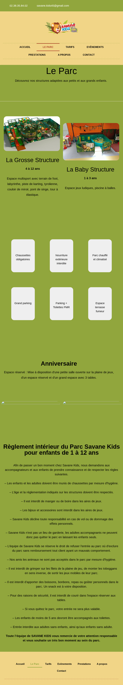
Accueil (25, 47)
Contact (89, 55)
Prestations (37, 55)
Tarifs (70, 47)
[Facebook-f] (109, 5)
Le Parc (48, 47)
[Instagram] (115, 5)
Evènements (95, 47)
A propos (64, 55)
